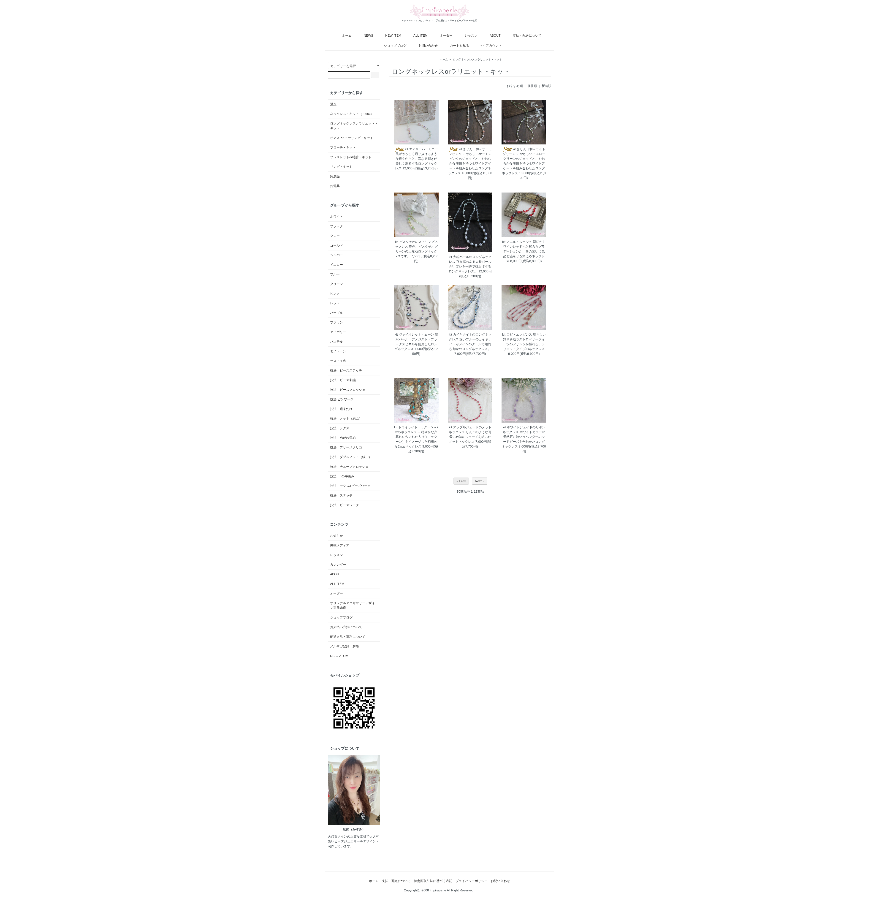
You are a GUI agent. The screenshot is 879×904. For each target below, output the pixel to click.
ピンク (335, 293)
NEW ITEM (393, 35)
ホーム (347, 35)
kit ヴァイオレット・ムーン (414, 334)
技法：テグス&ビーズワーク (350, 486)
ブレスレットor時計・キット (351, 157)
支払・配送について (527, 35)
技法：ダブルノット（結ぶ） (351, 457)
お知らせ (336, 536)
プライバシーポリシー (472, 881)
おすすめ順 (515, 86)
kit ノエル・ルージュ (517, 242)
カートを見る (459, 45)
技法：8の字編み (342, 476)
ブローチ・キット (343, 147)
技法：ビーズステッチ (346, 370)
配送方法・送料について (347, 636)
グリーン (336, 284)
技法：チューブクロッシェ (349, 466)
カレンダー (338, 564)
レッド (335, 303)
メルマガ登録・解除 (344, 646)
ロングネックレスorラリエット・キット (477, 59)
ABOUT (495, 35)
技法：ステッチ (341, 495)
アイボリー (338, 332)
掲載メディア (339, 545)
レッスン (471, 35)
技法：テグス (339, 428)
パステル (336, 341)
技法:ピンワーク (341, 399)
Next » (479, 481)
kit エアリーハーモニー (421, 149)
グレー (335, 236)
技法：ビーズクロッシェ (347, 389)
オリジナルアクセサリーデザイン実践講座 (352, 605)
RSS (333, 656)
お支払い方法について (346, 627)
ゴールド (336, 245)
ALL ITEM (420, 35)
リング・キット (341, 166)
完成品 (335, 176)
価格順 (532, 86)
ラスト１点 (338, 361)
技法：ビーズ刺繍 (343, 380)
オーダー (446, 35)
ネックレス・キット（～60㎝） (352, 114)
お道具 (335, 186)
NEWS (368, 35)
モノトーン (338, 351)
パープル (336, 313)
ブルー (335, 274)
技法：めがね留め (343, 438)
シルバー (336, 255)
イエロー (336, 264)
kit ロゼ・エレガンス (517, 334)
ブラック (336, 226)
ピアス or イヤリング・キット (351, 138)
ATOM (343, 656)
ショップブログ (395, 45)
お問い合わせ (428, 45)
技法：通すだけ (341, 409)
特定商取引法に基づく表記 (433, 881)
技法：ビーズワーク (344, 505)
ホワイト (336, 216)
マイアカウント (490, 45)
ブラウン (336, 322)
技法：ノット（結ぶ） (346, 418)
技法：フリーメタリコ (346, 447)
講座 (333, 104)
